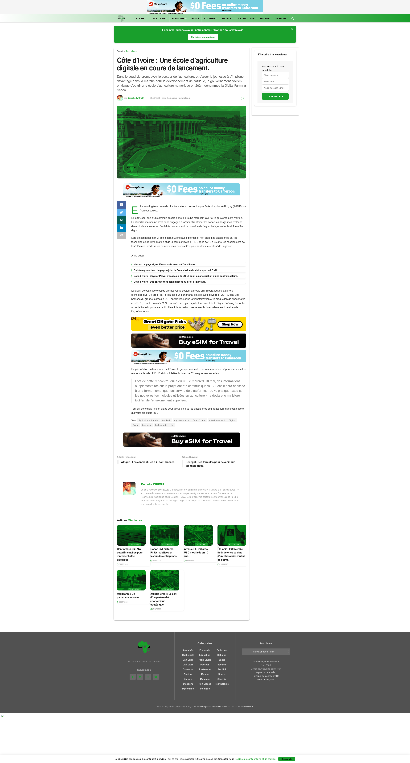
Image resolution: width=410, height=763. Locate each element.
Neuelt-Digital (203, 706)
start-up (221, 679)
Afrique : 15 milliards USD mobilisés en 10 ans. (196, 552)
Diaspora (281, 18)
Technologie (246, 18)
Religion (221, 654)
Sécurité (221, 664)
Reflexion (222, 650)
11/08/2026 (190, 560)
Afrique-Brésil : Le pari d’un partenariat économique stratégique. (163, 599)
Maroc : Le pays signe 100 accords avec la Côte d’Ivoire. (165, 264)
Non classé (205, 683)
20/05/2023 (155, 97)
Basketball (188, 654)
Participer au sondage (203, 37)
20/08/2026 (122, 564)
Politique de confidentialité (266, 675)
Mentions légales (266, 679)
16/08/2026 (156, 560)
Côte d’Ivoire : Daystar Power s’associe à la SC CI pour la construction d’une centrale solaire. (186, 276)
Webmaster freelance (221, 706)
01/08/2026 (223, 564)
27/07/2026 (156, 609)
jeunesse (147, 425)
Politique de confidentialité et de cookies (255, 758)
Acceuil (141, 18)
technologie (161, 425)
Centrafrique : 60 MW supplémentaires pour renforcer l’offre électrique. (130, 554)
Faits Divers (204, 659)
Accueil (120, 50)
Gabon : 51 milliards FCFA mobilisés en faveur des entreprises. (163, 552)
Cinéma (188, 674)
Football (204, 664)
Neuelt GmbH (247, 706)
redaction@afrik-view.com (266, 661)
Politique (159, 18)
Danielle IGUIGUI (135, 97)
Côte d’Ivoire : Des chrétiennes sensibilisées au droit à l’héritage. (170, 281)
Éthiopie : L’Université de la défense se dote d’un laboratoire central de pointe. (230, 554)
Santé (195, 18)
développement (217, 420)
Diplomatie (188, 688)
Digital (232, 420)
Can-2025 (188, 669)
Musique (205, 679)
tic (172, 425)
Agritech (166, 420)
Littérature (205, 669)
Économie (178, 18)
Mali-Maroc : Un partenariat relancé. (128, 595)
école (136, 425)
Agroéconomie (181, 420)
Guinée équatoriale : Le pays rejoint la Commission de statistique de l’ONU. (176, 270)
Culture (209, 18)
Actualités (172, 97)
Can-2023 (188, 664)
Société (265, 18)
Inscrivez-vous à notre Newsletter (273, 68)
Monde (205, 674)
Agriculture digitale (148, 420)
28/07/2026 (122, 602)
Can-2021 (188, 659)
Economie (134, 544)
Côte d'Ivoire (199, 420)
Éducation (204, 654)
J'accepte (287, 758)
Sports (226, 18)
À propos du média (265, 672)
